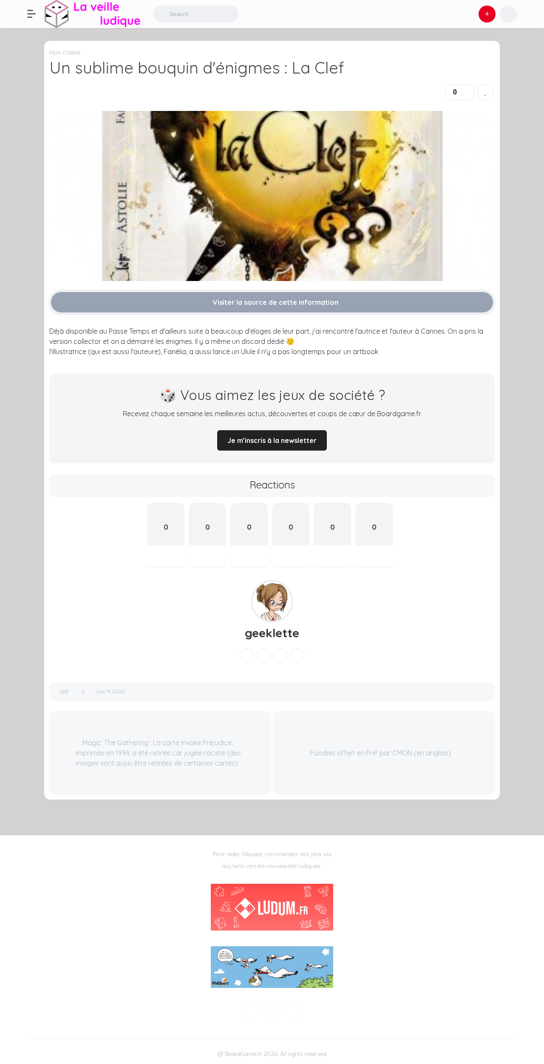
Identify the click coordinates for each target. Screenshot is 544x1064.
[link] (485, 92)
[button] (35, 14)
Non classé (64, 52)
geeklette (272, 633)
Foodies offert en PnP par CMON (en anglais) (381, 753)
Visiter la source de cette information (274, 302)
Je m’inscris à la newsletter (272, 440)
